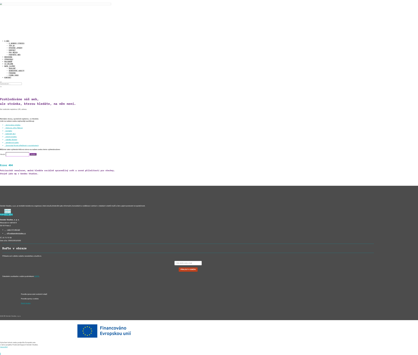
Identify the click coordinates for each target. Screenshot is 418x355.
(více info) (4, 347)
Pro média (13, 52)
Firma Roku (14, 75)
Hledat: (2, 154)
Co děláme (8, 64)
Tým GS (12, 46)
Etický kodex (26, 303)
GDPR (36, 276)
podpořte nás (6, 215)
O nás (6, 41)
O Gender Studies (16, 43)
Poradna (12, 73)
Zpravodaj (8, 59)
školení (12, 68)
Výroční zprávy (15, 48)
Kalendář (8, 62)
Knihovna (8, 57)
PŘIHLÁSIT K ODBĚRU (188, 269)
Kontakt (12, 50)
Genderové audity (16, 71)
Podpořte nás (14, 55)
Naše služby (9, 66)
